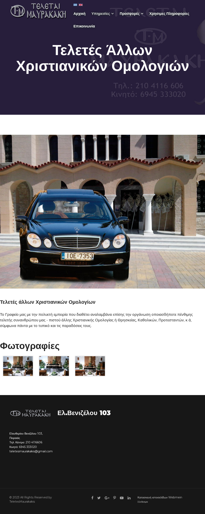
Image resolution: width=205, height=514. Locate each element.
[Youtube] (122, 498)
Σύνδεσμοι (143, 502)
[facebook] (92, 498)
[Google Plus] (107, 498)
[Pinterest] (114, 498)
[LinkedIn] (129, 498)
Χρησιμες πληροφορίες (169, 13)
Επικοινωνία (84, 26)
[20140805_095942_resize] (18, 366)
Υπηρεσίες (100, 13)
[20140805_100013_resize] (90, 366)
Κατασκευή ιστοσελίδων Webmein (160, 497)
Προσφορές (130, 13)
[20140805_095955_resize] (54, 366)
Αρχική (79, 13)
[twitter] (99, 498)
